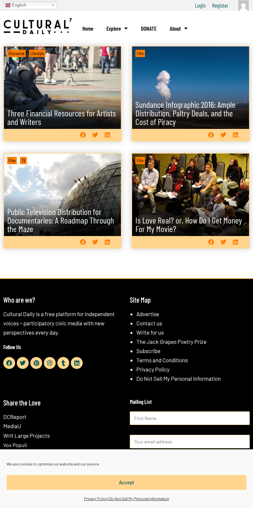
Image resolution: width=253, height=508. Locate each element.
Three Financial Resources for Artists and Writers (61, 117)
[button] (82, 135)
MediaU (12, 426)
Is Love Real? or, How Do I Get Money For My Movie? (188, 224)
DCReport (14, 416)
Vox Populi (15, 445)
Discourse (16, 53)
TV (23, 160)
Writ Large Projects (26, 435)
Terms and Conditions (162, 360)
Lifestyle (37, 53)
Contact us (149, 323)
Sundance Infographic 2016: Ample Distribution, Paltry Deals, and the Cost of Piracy (185, 113)
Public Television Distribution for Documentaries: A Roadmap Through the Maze (60, 220)
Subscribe (148, 350)
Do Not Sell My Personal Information (178, 378)
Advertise (147, 314)
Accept (126, 482)
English (18, 4)
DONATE (148, 28)
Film (140, 53)
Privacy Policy (153, 369)
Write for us (150, 332)
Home (87, 28)
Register (220, 5)
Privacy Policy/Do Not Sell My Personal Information (126, 498)
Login (200, 5)
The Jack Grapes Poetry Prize (171, 341)
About (175, 28)
